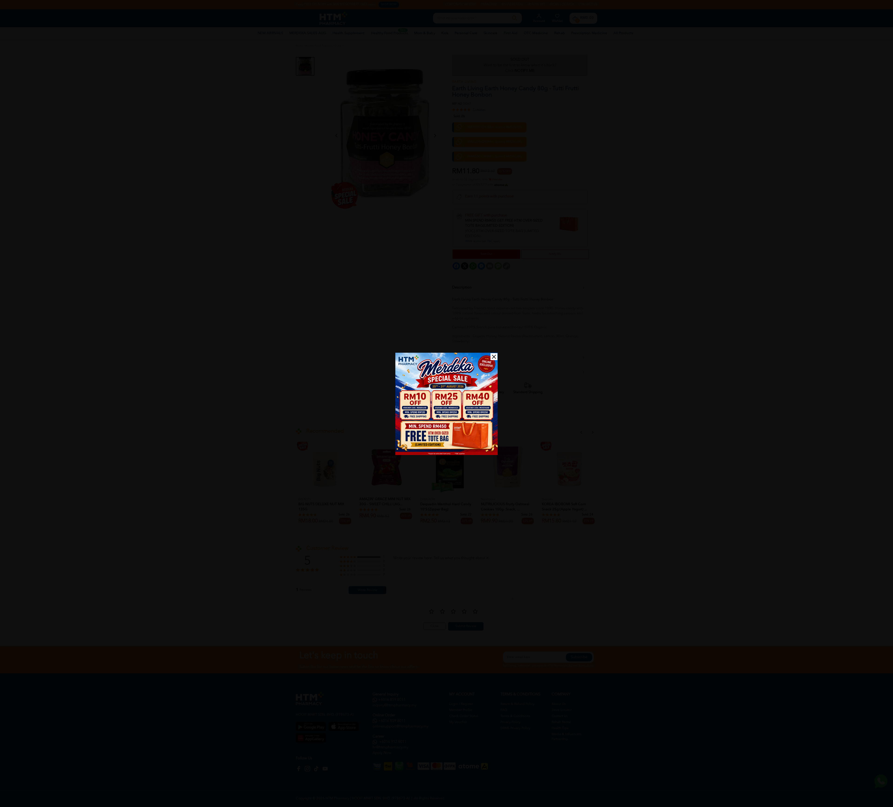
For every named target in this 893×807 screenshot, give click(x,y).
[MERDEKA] (446, 404)
